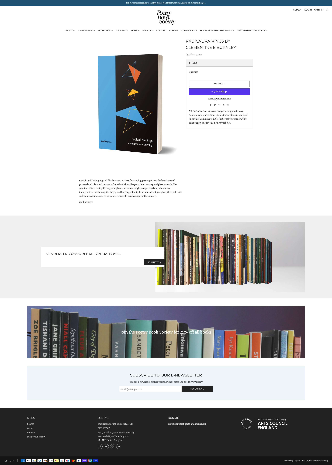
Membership (85, 30)
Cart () (318, 10)
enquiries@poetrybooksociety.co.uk (115, 424)
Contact (31, 432)
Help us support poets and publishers (187, 424)
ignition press (194, 54)
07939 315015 (104, 428)
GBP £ (296, 10)
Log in (308, 10)
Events (146, 30)
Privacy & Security (36, 436)
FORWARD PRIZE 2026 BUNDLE (217, 30)
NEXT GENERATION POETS (251, 30)
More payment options (219, 98)
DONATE (173, 30)
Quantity (193, 72)
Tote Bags (122, 30)
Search (30, 424)
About (68, 30)
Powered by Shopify (292, 461)
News (133, 30)
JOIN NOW (153, 262)
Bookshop (104, 30)
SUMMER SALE (189, 30)
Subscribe (196, 389)
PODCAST (161, 30)
